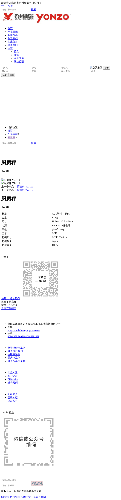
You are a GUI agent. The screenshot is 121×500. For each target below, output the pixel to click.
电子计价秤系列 (16, 347)
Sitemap (5, 497)
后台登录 (15, 497)
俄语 (16, 55)
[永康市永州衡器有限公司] (36, 23)
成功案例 (13, 382)
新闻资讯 (13, 35)
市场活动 (13, 379)
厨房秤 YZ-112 (25, 190)
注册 (3, 6)
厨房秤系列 (14, 357)
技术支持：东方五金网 (33, 497)
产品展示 (13, 31)
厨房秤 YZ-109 (25, 186)
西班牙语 (19, 58)
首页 (10, 28)
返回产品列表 (8, 308)
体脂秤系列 (14, 354)
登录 (10, 6)
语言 (10, 48)
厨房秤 (11, 137)
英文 (16, 51)
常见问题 (13, 372)
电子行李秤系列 (16, 361)
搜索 (33, 9)
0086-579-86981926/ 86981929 (23, 336)
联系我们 (13, 45)
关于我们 (13, 38)
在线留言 (13, 41)
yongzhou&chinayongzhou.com (24, 330)
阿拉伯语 (19, 61)
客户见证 (13, 376)
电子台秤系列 (15, 351)
